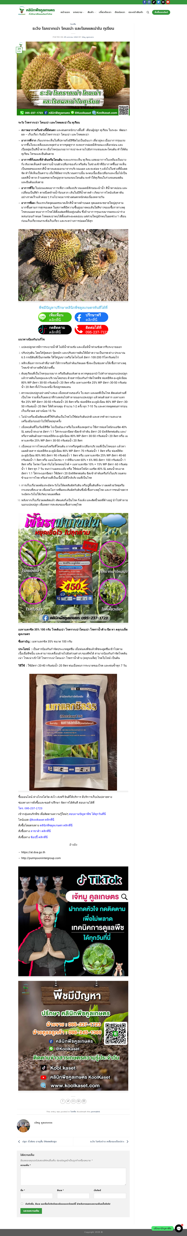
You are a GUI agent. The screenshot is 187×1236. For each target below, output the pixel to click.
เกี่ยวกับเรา (105, 12)
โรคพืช (73, 24)
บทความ (77, 12)
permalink (95, 1111)
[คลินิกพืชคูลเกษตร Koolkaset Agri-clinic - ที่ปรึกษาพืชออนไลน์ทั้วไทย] (36, 11)
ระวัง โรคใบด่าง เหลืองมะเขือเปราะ (107, 1141)
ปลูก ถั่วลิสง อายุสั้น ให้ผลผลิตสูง (39, 1141)
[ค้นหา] (148, 12)
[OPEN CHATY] (179, 1228)
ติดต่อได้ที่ (93, 327)
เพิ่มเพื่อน (56, 315)
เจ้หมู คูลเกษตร (88, 37)
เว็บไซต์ (97, 1190)
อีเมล (60, 1190)
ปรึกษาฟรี (93, 315)
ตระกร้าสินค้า (135, 12)
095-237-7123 (97, 332)
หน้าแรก (65, 12)
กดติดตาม (57, 327)
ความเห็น (25, 1165)
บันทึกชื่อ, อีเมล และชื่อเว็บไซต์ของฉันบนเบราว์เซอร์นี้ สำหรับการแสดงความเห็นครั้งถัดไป (67, 1203)
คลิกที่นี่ (55, 320)
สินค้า (91, 12)
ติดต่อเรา (120, 12)
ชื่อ (22, 1190)
